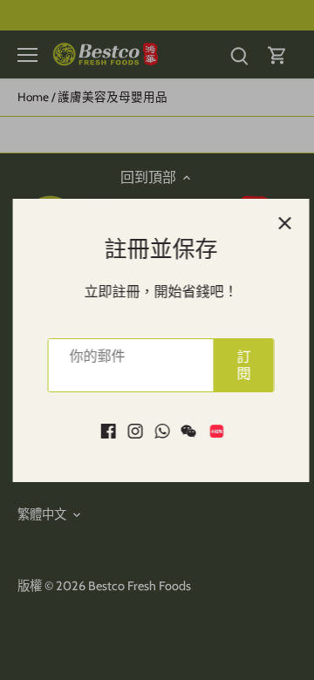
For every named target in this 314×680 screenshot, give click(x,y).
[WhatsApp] (158, 429)
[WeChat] (184, 429)
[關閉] (281, 223)
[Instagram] (131, 429)
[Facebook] (104, 429)
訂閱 (240, 365)
